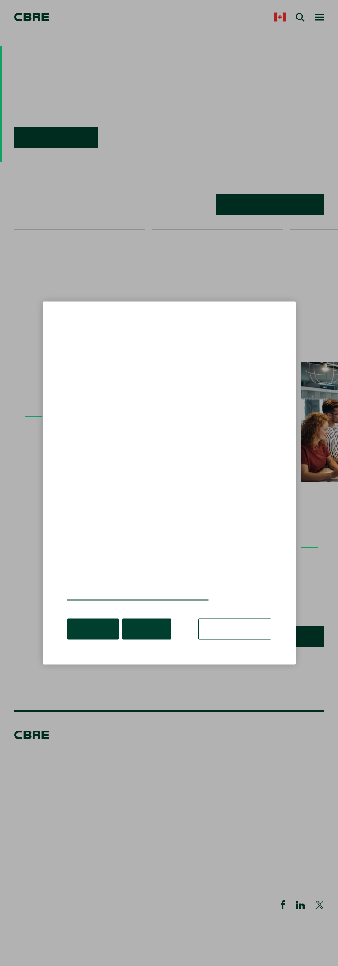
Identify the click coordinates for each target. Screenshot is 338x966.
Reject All (147, 629)
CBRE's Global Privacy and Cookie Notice (138, 596)
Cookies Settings (234, 629)
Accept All (93, 629)
